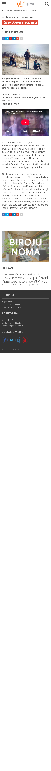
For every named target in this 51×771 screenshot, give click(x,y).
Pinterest (10, 38)
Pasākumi (8, 11)
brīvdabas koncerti (8, 275)
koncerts (17, 278)
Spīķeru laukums (21, 285)
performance (28, 281)
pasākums (15, 281)
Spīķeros (41, 281)
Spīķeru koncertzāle (8, 285)
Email (21, 38)
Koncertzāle (28, 278)
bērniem (42, 275)
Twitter (7, 38)
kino (10, 278)
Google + (17, 38)
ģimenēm (36, 285)
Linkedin (14, 38)
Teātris (30, 285)
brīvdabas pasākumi (26, 274)
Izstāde (5, 278)
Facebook (3, 38)
